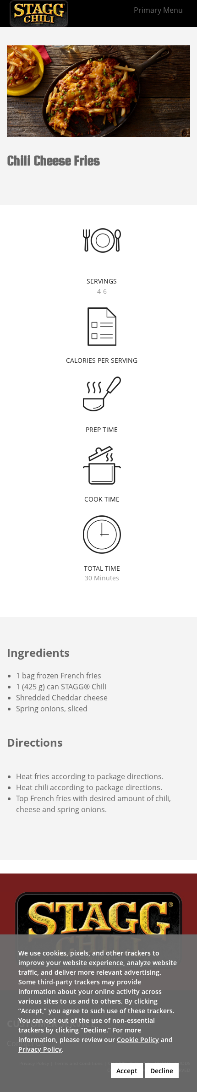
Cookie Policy (138, 1039)
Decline (161, 1070)
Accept (126, 1070)
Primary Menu (158, 10)
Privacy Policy (40, 1049)
